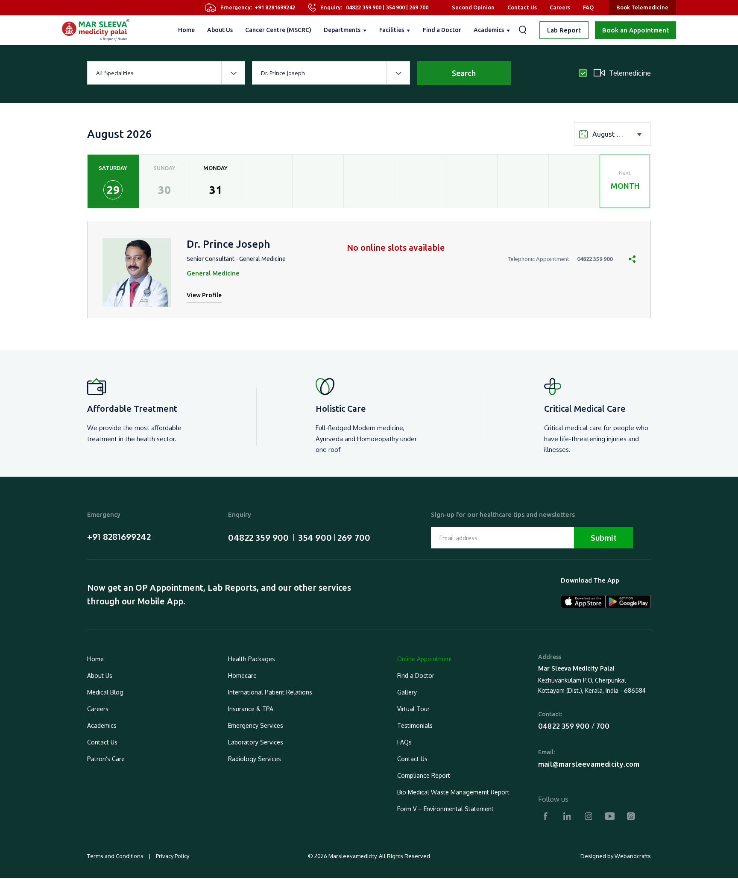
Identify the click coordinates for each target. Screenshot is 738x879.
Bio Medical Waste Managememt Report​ (453, 792)
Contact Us (522, 7)
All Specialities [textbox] (115, 73)
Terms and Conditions (116, 856)
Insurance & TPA (250, 708)
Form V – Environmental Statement (445, 808)
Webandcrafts (633, 856)
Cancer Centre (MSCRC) (278, 29)
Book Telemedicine (642, 7)
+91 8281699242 (275, 7)
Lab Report (564, 30)
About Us (220, 29)
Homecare (242, 675)
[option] (113, 181)
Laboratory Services (255, 742)
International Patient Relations (270, 692)
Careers (560, 7)
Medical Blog (105, 692)
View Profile (204, 295)
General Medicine (213, 273)
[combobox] (166, 73)
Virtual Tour (413, 708)
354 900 (395, 7)
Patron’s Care (106, 758)
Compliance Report (423, 775)
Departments (342, 29)
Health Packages (251, 658)
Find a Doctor (442, 29)
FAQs (404, 742)
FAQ (588, 7)
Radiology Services (254, 758)
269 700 (418, 7)
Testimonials (415, 725)
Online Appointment (424, 658)
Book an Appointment (635, 30)
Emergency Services (255, 725)
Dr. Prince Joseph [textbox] (283, 73)
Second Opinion (473, 7)
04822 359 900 (363, 7)
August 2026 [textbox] (612, 134)
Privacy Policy (172, 856)
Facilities (391, 29)
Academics (489, 29)
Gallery (407, 692)
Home (186, 29)
